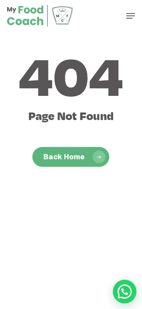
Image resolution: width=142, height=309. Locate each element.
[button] (130, 16)
